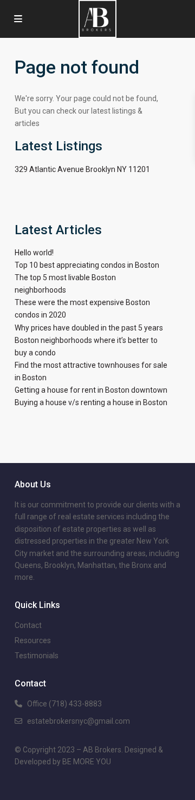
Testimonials (36, 655)
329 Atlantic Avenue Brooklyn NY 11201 (82, 169)
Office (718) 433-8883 (64, 703)
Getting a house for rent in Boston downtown (91, 390)
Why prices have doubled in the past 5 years (89, 327)
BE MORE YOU (86, 761)
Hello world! (34, 252)
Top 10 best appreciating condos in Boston (87, 265)
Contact (28, 625)
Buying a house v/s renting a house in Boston (91, 402)
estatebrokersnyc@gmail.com (78, 721)
